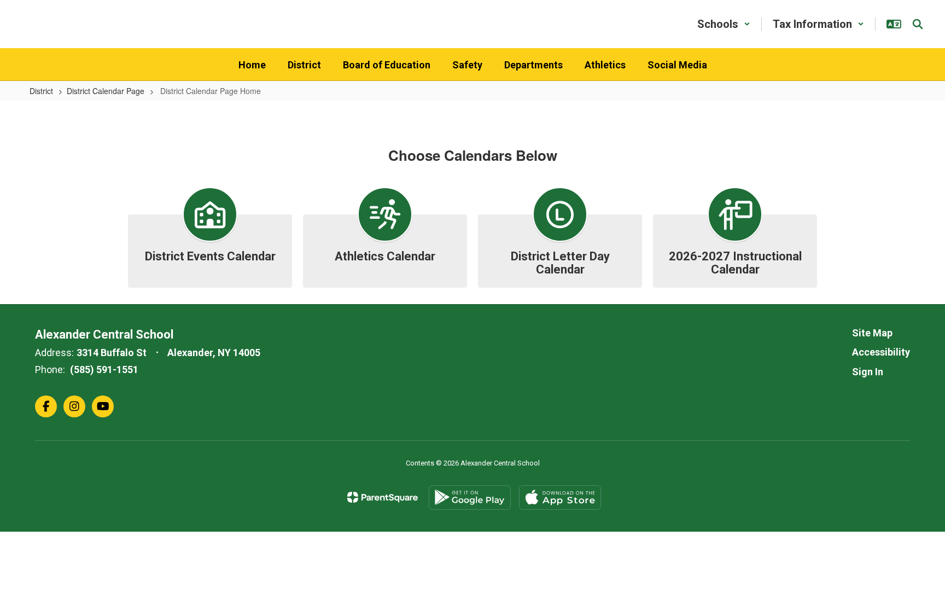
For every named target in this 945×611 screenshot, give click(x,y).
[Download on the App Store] (560, 497)
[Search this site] (917, 24)
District (41, 90)
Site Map (872, 333)
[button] (723, 24)
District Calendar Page (105, 90)
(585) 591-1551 (104, 369)
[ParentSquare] (383, 497)
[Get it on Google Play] (470, 497)
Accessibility (881, 352)
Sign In (867, 371)
